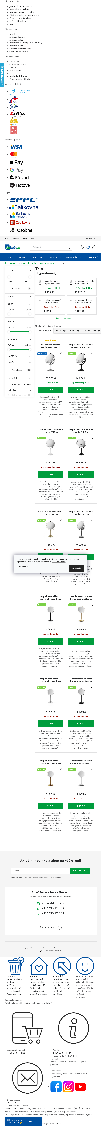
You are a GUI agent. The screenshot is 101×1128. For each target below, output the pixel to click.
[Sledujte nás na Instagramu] (68, 1086)
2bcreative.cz (55, 1123)
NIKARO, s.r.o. (11, 1108)
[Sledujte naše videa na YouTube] (80, 1086)
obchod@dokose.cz (53, 903)
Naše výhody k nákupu (19, 9)
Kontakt (12, 34)
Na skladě (21, 288)
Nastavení (23, 566)
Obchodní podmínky (18, 51)
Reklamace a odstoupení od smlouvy (25, 42)
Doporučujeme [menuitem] (44, 331)
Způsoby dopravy (17, 36)
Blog (11, 24)
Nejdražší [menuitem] (75, 331)
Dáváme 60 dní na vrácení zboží (24, 15)
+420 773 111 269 (83, 247)
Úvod (7, 238)
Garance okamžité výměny (21, 18)
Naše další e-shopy (18, 21)
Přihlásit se (80, 871)
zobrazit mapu (15, 70)
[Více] (94, 257)
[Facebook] (60, 928)
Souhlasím (76, 568)
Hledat (68, 247)
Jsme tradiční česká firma (20, 6)
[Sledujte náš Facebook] (56, 1086)
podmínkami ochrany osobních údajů (48, 877)
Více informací (59, 561)
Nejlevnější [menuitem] (61, 331)
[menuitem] (11, 257)
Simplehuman (21, 370)
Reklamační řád (16, 45)
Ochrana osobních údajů (20, 48)
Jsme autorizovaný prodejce (21, 12)
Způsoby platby (16, 39)
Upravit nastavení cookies (70, 948)
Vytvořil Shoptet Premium (52, 950)
